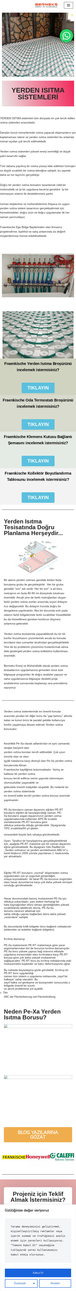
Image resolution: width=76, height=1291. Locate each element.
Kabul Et (38, 1273)
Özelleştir (20, 1283)
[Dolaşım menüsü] (68, 5)
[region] (38, 1247)
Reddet (55, 1283)
